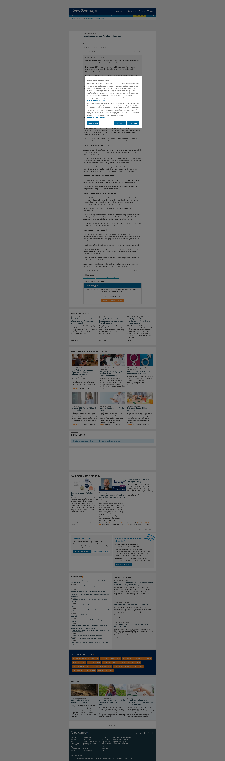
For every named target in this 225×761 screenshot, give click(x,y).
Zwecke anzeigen (93, 123)
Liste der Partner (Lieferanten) (96, 117)
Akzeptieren (133, 123)
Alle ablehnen (120, 123)
